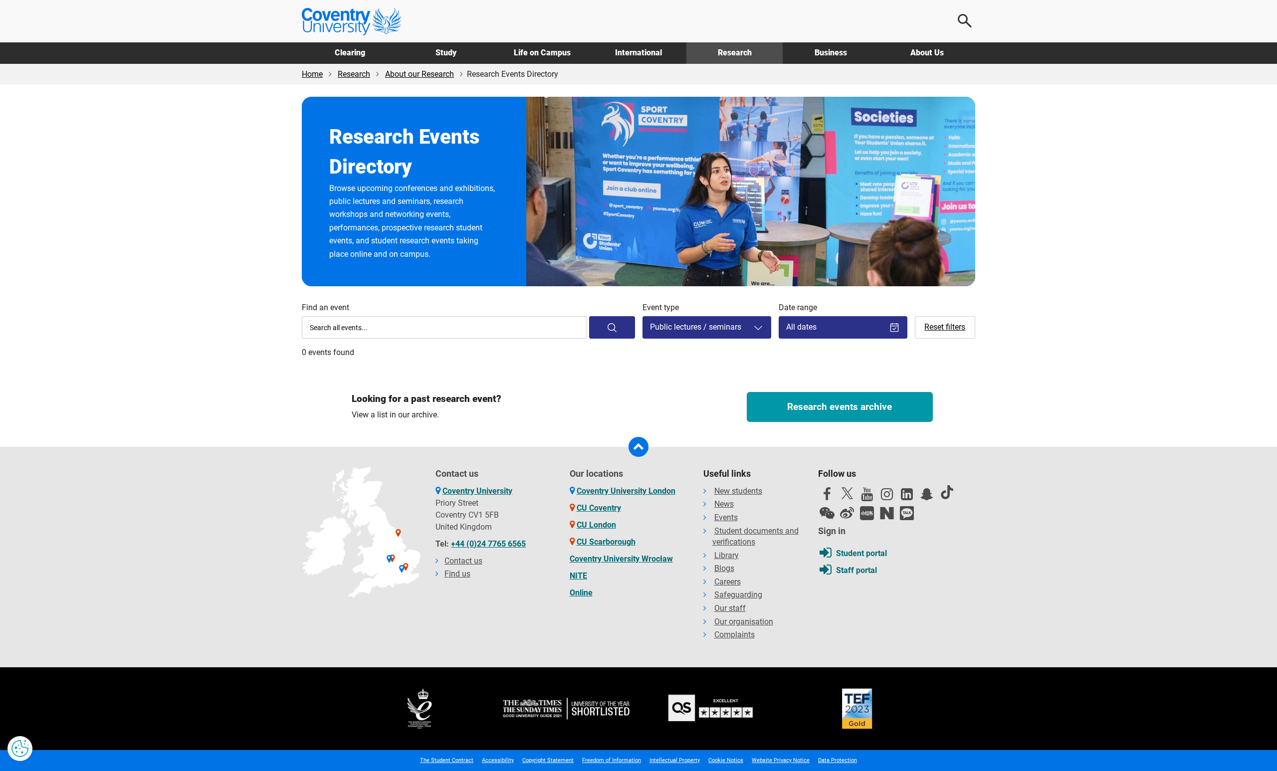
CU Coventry (599, 508)
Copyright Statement (548, 760)
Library (726, 555)
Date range (798, 307)
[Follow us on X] (847, 493)
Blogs (724, 568)
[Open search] (965, 21)
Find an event (325, 307)
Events (726, 517)
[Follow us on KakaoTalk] (907, 513)
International (638, 52)
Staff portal (856, 570)
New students (738, 491)
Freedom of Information (611, 760)
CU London (596, 525)
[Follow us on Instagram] (887, 496)
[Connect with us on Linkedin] (907, 496)
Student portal (861, 553)
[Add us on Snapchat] (927, 496)
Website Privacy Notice (781, 760)
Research (735, 52)
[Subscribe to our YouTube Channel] (867, 496)
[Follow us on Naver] (887, 513)
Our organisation (743, 621)
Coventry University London (626, 491)
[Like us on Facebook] (827, 496)
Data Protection (837, 760)
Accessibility (498, 760)
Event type (660, 307)
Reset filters (944, 327)
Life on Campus (542, 52)
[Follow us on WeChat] (827, 513)
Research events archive (839, 406)
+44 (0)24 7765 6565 (488, 544)
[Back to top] (638, 447)
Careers (727, 581)
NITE (578, 575)
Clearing (350, 52)
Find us (457, 573)
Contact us (463, 561)
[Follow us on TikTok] (947, 492)
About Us (927, 52)
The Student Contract (446, 760)
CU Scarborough (606, 542)
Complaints (734, 634)
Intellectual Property (674, 760)
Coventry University (477, 491)
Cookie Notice (725, 760)
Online (581, 592)
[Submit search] (612, 327)
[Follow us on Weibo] (847, 513)
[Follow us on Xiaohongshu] (867, 513)
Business (831, 52)
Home (312, 74)
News (724, 504)
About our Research (419, 74)
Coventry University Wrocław (621, 559)
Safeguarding (738, 594)
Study (445, 52)
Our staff (730, 608)
